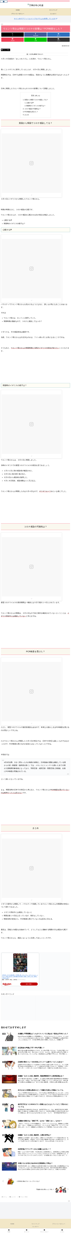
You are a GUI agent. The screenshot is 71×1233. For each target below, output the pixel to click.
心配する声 (30, 103)
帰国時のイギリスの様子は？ (35, 106)
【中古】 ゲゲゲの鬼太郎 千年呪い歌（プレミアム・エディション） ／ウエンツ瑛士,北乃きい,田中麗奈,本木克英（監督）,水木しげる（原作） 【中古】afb (20, 976)
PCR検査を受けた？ (31, 112)
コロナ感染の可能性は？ (32, 109)
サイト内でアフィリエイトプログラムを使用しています (35, 19)
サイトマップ (35, 1224)
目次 (32, 95)
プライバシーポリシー (58, 1224)
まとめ (26, 115)
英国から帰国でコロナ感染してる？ (36, 100)
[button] (58, 40)
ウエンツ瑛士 (6, 49)
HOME (12, 1224)
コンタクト (35, 1226)
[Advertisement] (35, 368)
